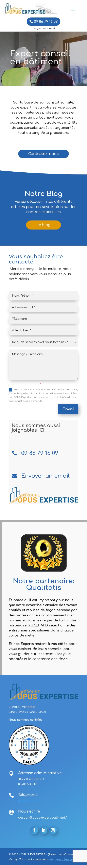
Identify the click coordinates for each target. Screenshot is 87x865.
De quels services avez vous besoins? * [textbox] (40, 342)
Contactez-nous (43, 154)
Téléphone (28, 795)
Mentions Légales (60, 859)
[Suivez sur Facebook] (34, 830)
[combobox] (43, 342)
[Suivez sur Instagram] (53, 830)
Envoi (68, 409)
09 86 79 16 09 (46, 21)
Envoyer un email (45, 476)
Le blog (43, 225)
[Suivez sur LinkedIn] (43, 830)
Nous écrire (29, 811)
